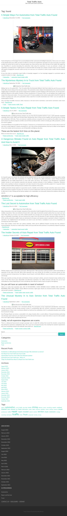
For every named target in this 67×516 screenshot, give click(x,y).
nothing (51, 409)
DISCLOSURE (14, 501)
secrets (27, 292)
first (17, 409)
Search (3, 332)
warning (35, 414)
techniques (9, 414)
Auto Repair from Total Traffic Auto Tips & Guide (13, 353)
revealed (26, 412)
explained (59, 407)
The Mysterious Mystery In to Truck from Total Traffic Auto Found (31, 80)
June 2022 (4, 383)
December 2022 (5, 372)
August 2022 (4, 379)
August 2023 (4, 366)
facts (8, 409)
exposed (4, 409)
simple (22, 77)
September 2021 (5, 401)
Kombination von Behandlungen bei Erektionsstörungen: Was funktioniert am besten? (22, 351)
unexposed (30, 414)
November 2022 (5, 374)
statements (52, 412)
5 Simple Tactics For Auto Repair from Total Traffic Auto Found (30, 108)
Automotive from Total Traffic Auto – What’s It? (13, 357)
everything (49, 407)
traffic (26, 77)
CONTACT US (5, 501)
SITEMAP (22, 501)
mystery (14, 104)
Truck (4, 104)
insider (20, 292)
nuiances (56, 409)
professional (4, 412)
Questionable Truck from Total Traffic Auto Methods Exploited (16, 355)
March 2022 (4, 389)
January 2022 (4, 393)
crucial (17, 407)
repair (20, 135)
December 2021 (5, 395)
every (44, 407)
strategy (58, 412)
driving (35, 407)
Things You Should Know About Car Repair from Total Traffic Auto (17, 359)
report (20, 412)
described (25, 407)
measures (38, 409)
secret (22, 229)
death (20, 407)
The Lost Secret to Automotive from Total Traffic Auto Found (29, 203)
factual (13, 409)
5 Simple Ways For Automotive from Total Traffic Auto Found (29, 15)
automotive (14, 77)
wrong (39, 414)
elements (40, 407)
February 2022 (5, 391)
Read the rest (20, 75)
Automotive (6, 77)
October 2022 (4, 376)
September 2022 (5, 378)
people (60, 409)
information (25, 409)
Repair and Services (8, 135)
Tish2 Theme (27, 511)
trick (21, 414)
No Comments (26, 18)
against (3, 407)
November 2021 (5, 397)
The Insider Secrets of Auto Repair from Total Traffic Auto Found (31, 232)
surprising (3, 414)
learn (33, 409)
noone (47, 409)
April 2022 (4, 387)
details (29, 407)
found (19, 77)
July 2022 (3, 381)
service (25, 328)
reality (9, 412)
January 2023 (4, 370)
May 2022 (4, 385)
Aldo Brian (6, 18)
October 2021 (4, 399)
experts (54, 407)
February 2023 (5, 368)
